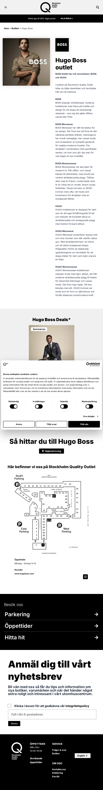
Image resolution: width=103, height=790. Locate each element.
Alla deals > (67, 18)
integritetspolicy (77, 706)
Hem (6, 28)
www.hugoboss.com (24, 573)
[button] (83, 755)
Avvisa (19, 424)
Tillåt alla (84, 424)
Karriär (56, 776)
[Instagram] (85, 576)
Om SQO (57, 763)
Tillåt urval (51, 424)
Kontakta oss (59, 769)
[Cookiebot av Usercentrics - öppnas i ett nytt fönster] (88, 364)
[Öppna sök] (97, 7)
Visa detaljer (89, 416)
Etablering (57, 772)
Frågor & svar (59, 750)
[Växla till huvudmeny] (6, 7)
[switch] (39, 406)
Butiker (15, 28)
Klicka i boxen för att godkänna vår (51, 706)
